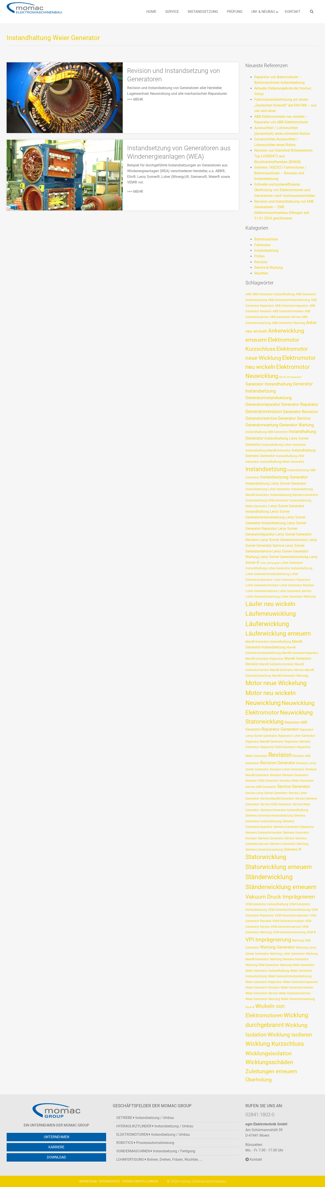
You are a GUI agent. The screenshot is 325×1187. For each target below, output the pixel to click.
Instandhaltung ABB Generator (266, 432)
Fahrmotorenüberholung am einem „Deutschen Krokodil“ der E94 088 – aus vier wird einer (285, 105)
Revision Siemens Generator (289, 775)
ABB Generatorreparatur (291, 305)
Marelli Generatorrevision (277, 664)
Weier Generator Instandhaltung (267, 970)
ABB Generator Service (285, 317)
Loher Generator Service (294, 591)
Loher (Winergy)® (270, 563)
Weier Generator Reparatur (263, 982)
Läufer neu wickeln (270, 604)
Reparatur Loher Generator (296, 735)
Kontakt (255, 1159)
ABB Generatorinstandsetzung (289, 300)
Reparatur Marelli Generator (264, 741)
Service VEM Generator (276, 804)
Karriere (56, 1147)
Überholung (258, 1080)
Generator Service (294, 418)
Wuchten (261, 273)
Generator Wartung (296, 425)
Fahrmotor (262, 245)
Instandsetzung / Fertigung (155, 1151)
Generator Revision (300, 411)
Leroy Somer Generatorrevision (284, 540)
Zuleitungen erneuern (271, 1071)
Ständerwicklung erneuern (280, 887)
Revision (261, 262)
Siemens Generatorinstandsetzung (269, 815)
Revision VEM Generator (262, 780)
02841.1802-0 (259, 1114)
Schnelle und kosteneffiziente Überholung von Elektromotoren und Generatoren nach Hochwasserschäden (284, 190)
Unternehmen (56, 1137)
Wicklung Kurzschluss (274, 1043)
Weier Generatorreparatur (300, 982)
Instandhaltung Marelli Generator (268, 450)
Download (56, 1157)
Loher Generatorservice (261, 591)
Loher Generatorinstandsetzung (267, 574)
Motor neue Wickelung (276, 683)
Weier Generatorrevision (297, 987)
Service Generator (293, 786)
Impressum (88, 1181)
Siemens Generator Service (276, 838)
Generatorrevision (263, 411)
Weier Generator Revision (262, 987)
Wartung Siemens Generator (289, 959)
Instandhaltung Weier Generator (282, 461)
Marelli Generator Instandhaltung (268, 641)
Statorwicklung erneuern (278, 867)
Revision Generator (277, 762)
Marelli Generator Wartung (290, 675)
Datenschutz (109, 1181)
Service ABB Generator (260, 787)
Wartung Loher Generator (287, 953)
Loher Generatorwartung (262, 596)
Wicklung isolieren (290, 1034)
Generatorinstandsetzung (268, 397)
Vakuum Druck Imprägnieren (280, 896)
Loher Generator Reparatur (291, 579)
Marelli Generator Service (287, 670)
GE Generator (294, 377)
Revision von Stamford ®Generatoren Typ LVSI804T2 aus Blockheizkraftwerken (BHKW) (283, 156)
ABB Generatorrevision (288, 311)
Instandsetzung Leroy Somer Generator (275, 483)
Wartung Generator (277, 947)
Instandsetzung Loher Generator (267, 489)
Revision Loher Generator (287, 769)
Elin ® (282, 377)
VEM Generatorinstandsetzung (289, 909)
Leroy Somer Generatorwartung (284, 557)
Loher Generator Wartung (298, 596)
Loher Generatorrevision (262, 585)
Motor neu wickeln (270, 693)
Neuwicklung (263, 703)
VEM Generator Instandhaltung (266, 904)
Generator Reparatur (299, 404)
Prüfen (259, 256)
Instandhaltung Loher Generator (284, 444)
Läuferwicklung (267, 624)
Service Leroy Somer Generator (266, 793)
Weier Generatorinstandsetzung (290, 976)
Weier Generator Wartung (262, 999)
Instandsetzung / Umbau (145, 1118)
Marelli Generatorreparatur (300, 653)
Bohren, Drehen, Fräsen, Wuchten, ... (159, 1159)
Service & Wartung (268, 267)
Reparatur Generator (280, 729)
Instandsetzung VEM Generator (267, 500)
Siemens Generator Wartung (289, 844)
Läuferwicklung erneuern (278, 633)
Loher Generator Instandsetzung (290, 568)
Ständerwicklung (268, 877)
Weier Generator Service (261, 993)
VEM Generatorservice (286, 926)
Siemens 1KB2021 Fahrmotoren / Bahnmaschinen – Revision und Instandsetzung (280, 173)
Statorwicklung (265, 857)
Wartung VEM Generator (262, 965)
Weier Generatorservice (294, 993)
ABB (248, 294)
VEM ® (311, 932)
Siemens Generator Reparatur (293, 827)
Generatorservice (261, 418)
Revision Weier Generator (296, 780)
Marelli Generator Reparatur (264, 658)
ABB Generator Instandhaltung (273, 294)
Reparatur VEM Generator (278, 747)
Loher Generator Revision (296, 585)
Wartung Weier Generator (297, 965)
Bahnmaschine (266, 239)
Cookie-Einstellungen (140, 1181)
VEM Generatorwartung (289, 932)
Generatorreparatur (262, 404)
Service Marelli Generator (277, 798)
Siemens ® (292, 849)
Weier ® (249, 1007)
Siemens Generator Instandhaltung (284, 810)
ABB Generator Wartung (288, 323)
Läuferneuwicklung (270, 613)
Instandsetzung (266, 250)
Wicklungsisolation (268, 1053)
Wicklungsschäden (269, 1062)
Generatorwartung (261, 425)
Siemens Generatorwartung (264, 849)
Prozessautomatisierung (145, 1143)
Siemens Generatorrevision (263, 832)
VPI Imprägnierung (268, 939)
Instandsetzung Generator (284, 477)
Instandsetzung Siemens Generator (294, 495)
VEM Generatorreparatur (292, 915)
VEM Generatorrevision (288, 921)
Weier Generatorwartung (298, 999)
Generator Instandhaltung (268, 384)
